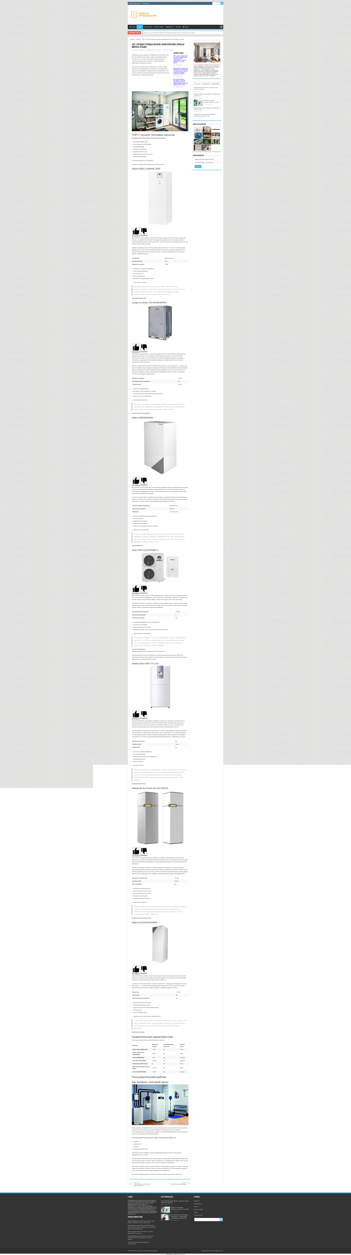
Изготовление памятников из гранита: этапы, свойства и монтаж (158, 32)
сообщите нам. (132, 1214)
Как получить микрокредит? (178, 1183)
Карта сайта (146, 3)
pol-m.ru (183, 1254)
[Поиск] (222, 3)
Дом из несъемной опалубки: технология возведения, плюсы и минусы (140, 1237)
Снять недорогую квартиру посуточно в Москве (207, 64)
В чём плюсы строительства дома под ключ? (142, 1184)
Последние (197, 83)
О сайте (203, 1250)
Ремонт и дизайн (158, 27)
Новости (139, 27)
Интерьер (178, 27)
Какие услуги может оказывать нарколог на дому (180, 1208)
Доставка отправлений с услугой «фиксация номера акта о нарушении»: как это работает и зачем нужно (180, 59)
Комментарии (215, 83)
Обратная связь (219, 1250)
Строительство (148, 27)
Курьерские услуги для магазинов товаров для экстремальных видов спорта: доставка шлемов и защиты (180, 70)
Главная (133, 27)
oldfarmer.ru (177, 1254)
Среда (186, 27)
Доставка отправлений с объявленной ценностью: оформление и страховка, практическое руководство (142, 1227)
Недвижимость (169, 27)
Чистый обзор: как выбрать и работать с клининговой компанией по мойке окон (179, 1216)
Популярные (206, 83)
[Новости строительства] (144, 14)
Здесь (207, 75)
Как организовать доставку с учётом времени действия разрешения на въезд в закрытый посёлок (180, 81)
